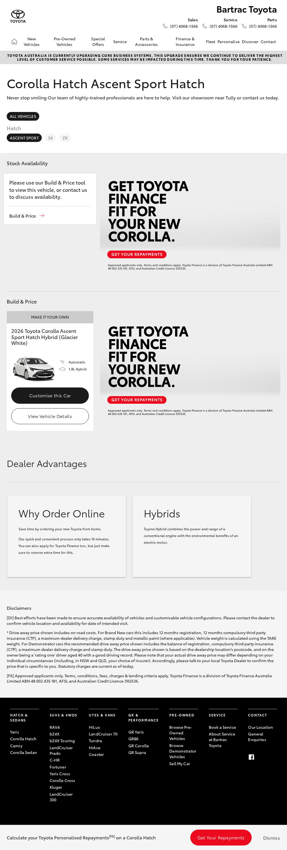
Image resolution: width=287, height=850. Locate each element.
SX (50, 138)
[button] (26, 215)
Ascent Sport (24, 138)
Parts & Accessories (146, 41)
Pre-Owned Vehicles (64, 41)
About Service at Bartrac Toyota (222, 739)
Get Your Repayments (221, 837)
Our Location (260, 727)
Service (120, 41)
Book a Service (222, 727)
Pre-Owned (181, 715)
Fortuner (58, 767)
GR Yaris (136, 732)
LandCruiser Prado (61, 750)
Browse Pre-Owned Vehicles (180, 732)
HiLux (94, 727)
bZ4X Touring (62, 740)
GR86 (133, 738)
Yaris (14, 732)
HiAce (94, 747)
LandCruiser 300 (61, 796)
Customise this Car (50, 395)
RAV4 (55, 727)
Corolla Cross (62, 780)
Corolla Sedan (23, 752)
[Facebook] (251, 757)
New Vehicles (32, 41)
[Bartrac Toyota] (18, 16)
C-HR (55, 760)
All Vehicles (23, 116)
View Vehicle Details (50, 416)
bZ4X (55, 734)
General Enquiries (257, 736)
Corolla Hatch (23, 738)
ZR (65, 138)
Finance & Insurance (185, 41)
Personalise (228, 41)
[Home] (14, 41)
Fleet (211, 41)
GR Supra (137, 752)
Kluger (56, 787)
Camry (16, 745)
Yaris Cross (60, 773)
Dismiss (271, 837)
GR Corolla (138, 745)
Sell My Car (179, 763)
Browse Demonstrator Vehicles (182, 751)
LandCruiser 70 (103, 734)
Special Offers (98, 41)
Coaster (96, 754)
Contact (268, 41)
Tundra (95, 740)
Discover (250, 41)
